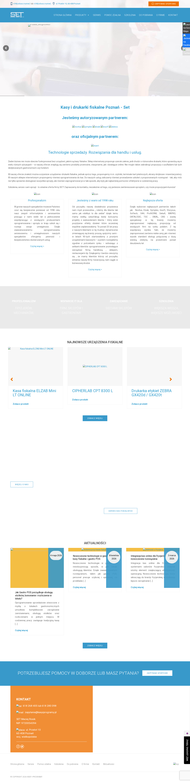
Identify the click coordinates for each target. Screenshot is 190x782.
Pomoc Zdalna (112, 15)
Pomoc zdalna (44, 764)
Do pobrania (146, 15)
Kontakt (173, 15)
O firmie (160, 15)
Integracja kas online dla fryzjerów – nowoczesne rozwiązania (149, 557)
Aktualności (108, 764)
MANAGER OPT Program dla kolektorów (34, 393)
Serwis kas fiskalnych (121, 511)
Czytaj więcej (21, 630)
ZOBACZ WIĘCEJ (95, 418)
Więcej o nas (21, 484)
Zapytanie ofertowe (165, 4)
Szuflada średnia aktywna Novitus (153, 393)
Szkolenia (130, 15)
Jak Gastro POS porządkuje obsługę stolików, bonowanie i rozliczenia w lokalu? (34, 595)
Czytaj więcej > (37, 246)
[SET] (17, 14)
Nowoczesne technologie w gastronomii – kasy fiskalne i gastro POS (95, 557)
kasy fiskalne (159, 457)
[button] (13, 380)
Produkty (80, 15)
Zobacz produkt (21, 404)
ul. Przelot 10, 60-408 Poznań (68, 4)
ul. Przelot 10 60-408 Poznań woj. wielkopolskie (28, 733)
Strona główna (63, 15)
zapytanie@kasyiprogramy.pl (40, 712)
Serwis (97, 15)
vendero (79, 391)
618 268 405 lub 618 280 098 (39, 705)
